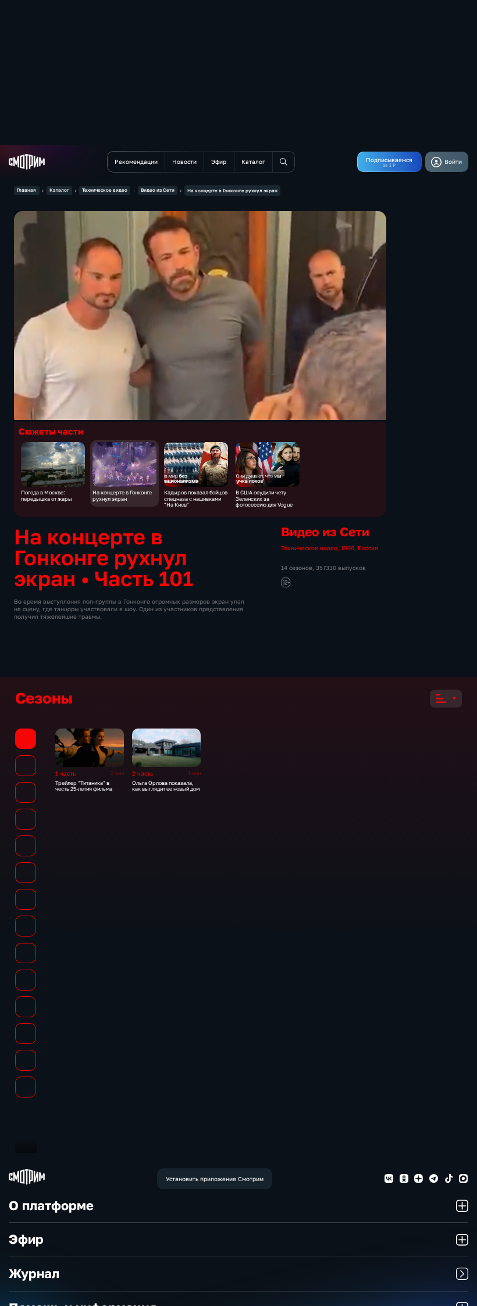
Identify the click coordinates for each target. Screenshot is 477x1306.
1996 (347, 547)
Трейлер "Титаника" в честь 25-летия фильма (83, 786)
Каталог (59, 190)
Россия (368, 547)
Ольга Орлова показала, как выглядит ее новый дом (166, 786)
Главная (26, 190)
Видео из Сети (158, 190)
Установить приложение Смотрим (215, 1178)
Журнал (34, 1273)
